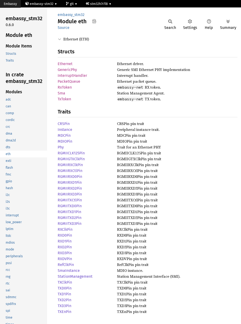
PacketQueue (69, 81)
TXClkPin (65, 282)
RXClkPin (65, 229)
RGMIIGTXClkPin (71, 159)
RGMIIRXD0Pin (70, 176)
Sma (61, 93)
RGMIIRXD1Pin (70, 182)
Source (63, 27)
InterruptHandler (72, 75)
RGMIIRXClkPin (70, 165)
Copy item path (94, 21)
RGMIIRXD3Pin (70, 194)
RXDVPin (65, 259)
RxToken (65, 87)
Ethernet (65, 64)
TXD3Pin (64, 306)
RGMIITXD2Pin (69, 217)
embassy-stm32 (41, 4)
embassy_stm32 (71, 14)
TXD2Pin (64, 300)
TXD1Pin (64, 294)
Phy (61, 147)
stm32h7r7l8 (99, 4)
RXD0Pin (65, 235)
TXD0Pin (65, 288)
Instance (65, 129)
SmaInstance (69, 270)
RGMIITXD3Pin (69, 223)
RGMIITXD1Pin (69, 212)
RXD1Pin (65, 241)
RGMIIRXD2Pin (70, 188)
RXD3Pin (65, 253)
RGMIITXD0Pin (70, 206)
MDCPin (64, 135)
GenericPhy (67, 69)
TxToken (64, 99)
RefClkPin (66, 264)
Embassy (10, 4)
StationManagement (75, 276)
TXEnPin (64, 311)
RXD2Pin (65, 247)
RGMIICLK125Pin (71, 153)
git (72, 4)
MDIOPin (65, 141)
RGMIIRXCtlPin (70, 170)
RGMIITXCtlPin (70, 200)
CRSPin (64, 123)
